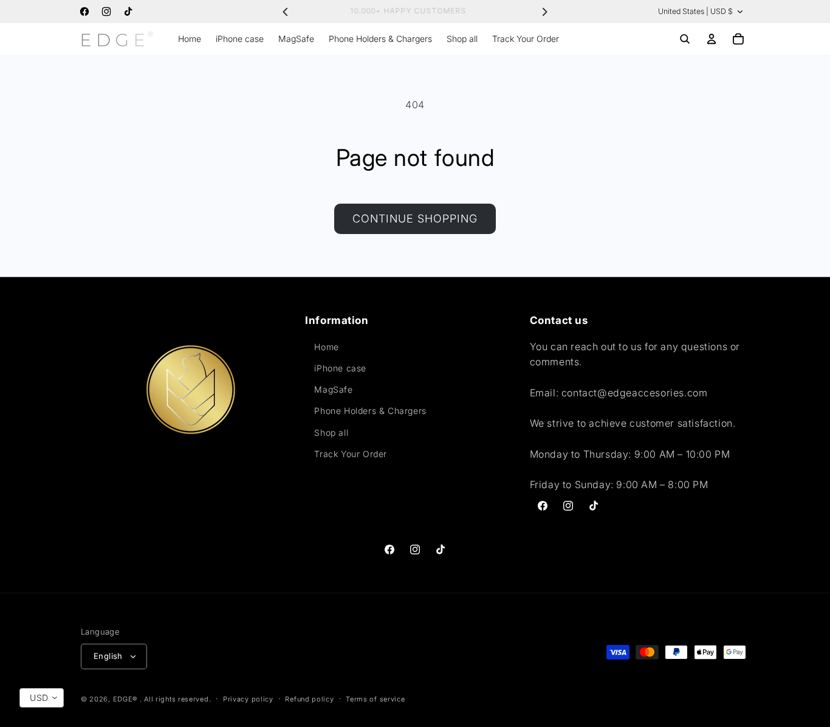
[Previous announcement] (285, 11)
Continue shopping (415, 218)
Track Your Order (350, 454)
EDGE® (126, 699)
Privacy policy (248, 699)
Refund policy (309, 699)
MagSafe (333, 389)
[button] (684, 39)
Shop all (331, 432)
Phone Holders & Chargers (370, 410)
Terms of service (375, 699)
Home (326, 347)
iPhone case (340, 368)
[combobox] (41, 698)
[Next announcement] (544, 11)
